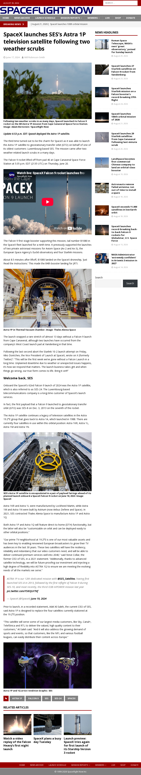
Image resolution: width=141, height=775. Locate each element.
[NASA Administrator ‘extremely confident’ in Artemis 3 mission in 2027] (102, 258)
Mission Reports (70, 17)
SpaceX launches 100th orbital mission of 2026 (123, 116)
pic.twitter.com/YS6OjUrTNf (22, 591)
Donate (130, 17)
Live (107, 17)
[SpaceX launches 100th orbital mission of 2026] (102, 117)
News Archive (22, 17)
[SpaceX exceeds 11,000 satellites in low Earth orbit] (102, 210)
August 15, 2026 (121, 244)
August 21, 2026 (121, 123)
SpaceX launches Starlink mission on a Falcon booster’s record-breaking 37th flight (123, 94)
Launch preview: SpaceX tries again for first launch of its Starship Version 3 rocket (77, 746)
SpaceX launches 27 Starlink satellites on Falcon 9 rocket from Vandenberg (123, 70)
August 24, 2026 (121, 104)
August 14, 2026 (121, 267)
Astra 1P (17, 698)
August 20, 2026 (121, 149)
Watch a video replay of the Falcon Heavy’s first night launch (17, 744)
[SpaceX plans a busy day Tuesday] (48, 724)
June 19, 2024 (38, 598)
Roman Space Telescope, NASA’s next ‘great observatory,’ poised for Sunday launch (123, 46)
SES (46, 698)
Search (99, 277)
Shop (118, 17)
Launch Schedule (45, 17)
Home (6, 17)
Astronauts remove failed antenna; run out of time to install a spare (123, 189)
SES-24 (58, 698)
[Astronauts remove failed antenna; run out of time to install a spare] (102, 188)
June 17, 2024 (13, 57)
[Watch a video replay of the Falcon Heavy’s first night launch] (17, 724)
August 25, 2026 (121, 78)
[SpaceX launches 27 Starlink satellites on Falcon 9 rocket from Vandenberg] (102, 69)
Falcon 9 (33, 698)
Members (93, 17)
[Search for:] (120, 2)
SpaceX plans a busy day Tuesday (47, 740)
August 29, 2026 (121, 56)
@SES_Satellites (66, 578)
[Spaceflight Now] (46, 12)
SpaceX (71, 698)
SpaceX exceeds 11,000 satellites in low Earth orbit (124, 209)
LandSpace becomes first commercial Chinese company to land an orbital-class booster (123, 164)
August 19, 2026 (121, 174)
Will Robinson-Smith (34, 57)
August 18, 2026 (121, 196)
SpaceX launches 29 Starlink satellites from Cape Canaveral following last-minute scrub (124, 139)
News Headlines (106, 32)
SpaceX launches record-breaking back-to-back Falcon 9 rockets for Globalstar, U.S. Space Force (124, 233)
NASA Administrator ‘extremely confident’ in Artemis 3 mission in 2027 (124, 259)
